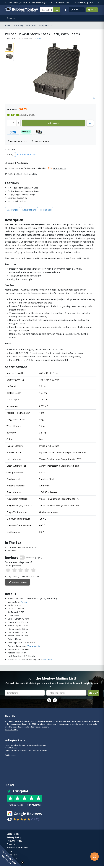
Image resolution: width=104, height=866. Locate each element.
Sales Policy (13, 833)
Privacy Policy (14, 837)
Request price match (18, 141)
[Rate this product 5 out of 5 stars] (33, 570)
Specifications (29, 209)
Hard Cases (31, 25)
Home (7, 25)
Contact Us (94, 2)
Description (12, 209)
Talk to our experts (41, 141)
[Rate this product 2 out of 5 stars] (14, 570)
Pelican (38, 38)
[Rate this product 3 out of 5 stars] (20, 570)
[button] (11, 855)
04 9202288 (12, 748)
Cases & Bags (18, 25)
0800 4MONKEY (63, 2)
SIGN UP (93, 692)
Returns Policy (14, 840)
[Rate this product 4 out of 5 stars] (27, 570)
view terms (47, 659)
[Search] (56, 9)
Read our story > (11, 729)
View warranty (33, 646)
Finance (11, 844)
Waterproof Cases (46, 25)
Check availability (30, 174)
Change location (59, 168)
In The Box (45, 209)
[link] (49, 700)
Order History (80, 2)
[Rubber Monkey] (21, 11)
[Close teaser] (22, 862)
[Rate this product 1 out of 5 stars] (8, 570)
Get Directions (11, 755)
